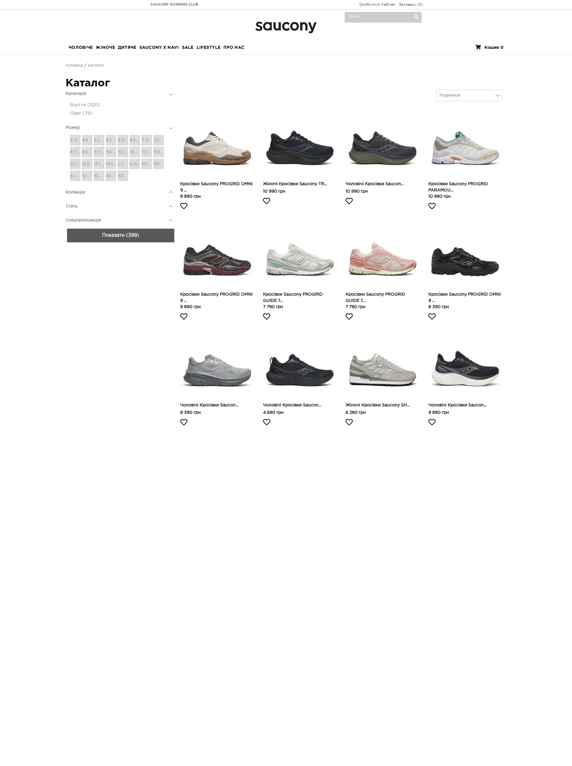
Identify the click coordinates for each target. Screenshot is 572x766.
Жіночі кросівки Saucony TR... (295, 184)
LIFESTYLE (209, 47)
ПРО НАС (233, 47)
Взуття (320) (85, 105)
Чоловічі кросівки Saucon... (375, 184)
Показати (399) (120, 235)
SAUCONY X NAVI (159, 47)
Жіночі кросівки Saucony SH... (378, 405)
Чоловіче (81, 47)
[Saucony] (286, 26)
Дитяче (127, 47)
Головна (74, 65)
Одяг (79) (81, 113)
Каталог (96, 65)
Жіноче (105, 47)
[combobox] (469, 95)
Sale (188, 47)
